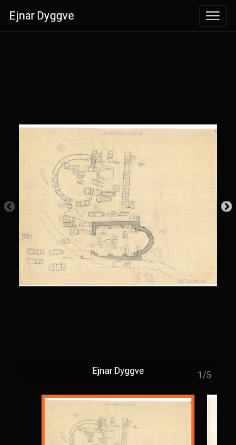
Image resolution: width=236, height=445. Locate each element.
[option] (118, 213)
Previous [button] (9, 207)
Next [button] (226, 207)
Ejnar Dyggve (41, 15)
